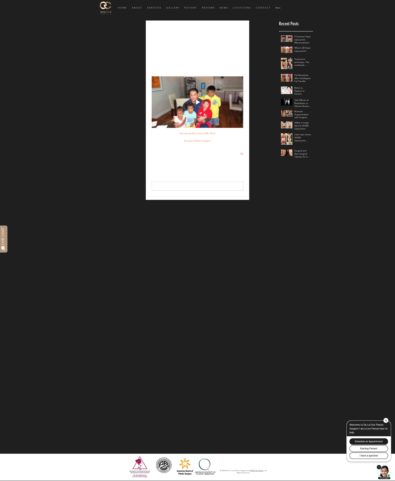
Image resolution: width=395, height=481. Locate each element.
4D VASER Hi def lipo (244, 208)
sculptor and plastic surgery (247, 437)
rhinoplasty (239, 408)
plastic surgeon (248, 388)
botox (258, 257)
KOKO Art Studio (257, 470)
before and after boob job (247, 237)
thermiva (261, 452)
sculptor (238, 427)
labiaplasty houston (243, 354)
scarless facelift (241, 418)
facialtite (238, 320)
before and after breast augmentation (251, 242)
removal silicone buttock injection (250, 393)
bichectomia (240, 252)
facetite (261, 311)
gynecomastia (241, 325)
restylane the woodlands (246, 403)
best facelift (240, 247)
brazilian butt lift (242, 262)
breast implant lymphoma (246, 281)
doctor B (238, 306)
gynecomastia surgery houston (249, 330)
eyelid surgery (241, 311)
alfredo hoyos (260, 223)
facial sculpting (259, 315)
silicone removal (242, 447)
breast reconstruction (244, 286)
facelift (253, 311)
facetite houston (242, 315)
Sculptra (257, 213)
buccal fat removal (243, 291)
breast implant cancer (245, 276)
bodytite (238, 257)
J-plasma (260, 208)
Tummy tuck (240, 218)
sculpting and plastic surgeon (248, 422)
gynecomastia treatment (246, 335)
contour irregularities (244, 296)
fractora (260, 320)
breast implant (241, 271)
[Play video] (197, 102)
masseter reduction (256, 379)
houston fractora (242, 340)
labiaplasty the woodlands (246, 359)
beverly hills (253, 247)
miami (237, 384)
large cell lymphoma (244, 364)
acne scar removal (243, 223)
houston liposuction (243, 345)
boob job (248, 257)
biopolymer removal (257, 252)
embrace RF (250, 306)
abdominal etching (257, 218)
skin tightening (259, 447)
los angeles (260, 374)
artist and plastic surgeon (246, 228)
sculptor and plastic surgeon (248, 432)
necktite (259, 384)
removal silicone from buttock (248, 398)
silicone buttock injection (246, 442)
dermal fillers (260, 301)
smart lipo (239, 452)
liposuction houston (243, 374)
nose (236, 388)
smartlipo (250, 452)
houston (264, 335)
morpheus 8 (248, 384)
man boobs (239, 379)
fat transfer (249, 320)
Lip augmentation (243, 213)
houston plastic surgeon (246, 349)
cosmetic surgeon (243, 301)
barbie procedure (243, 232)
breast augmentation (244, 267)
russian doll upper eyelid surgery (250, 413)
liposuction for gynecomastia (248, 369)
